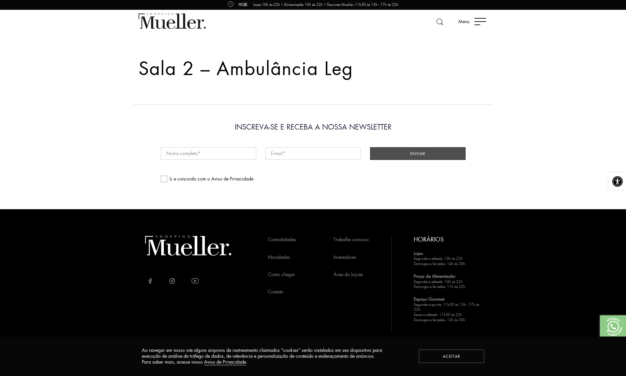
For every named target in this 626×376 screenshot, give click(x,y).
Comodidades (282, 239)
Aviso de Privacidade (232, 179)
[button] (617, 181)
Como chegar (281, 274)
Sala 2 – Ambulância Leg (246, 68)
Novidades (279, 257)
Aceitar (451, 356)
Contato (275, 292)
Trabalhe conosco (351, 239)
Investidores (345, 257)
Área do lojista (348, 274)
